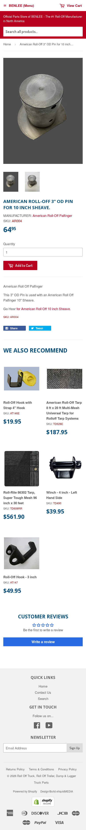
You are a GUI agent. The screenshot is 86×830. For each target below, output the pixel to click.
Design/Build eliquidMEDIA (56, 791)
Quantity (9, 244)
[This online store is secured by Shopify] (43, 805)
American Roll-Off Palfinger (52, 215)
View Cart (74, 5)
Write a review (43, 641)
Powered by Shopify (25, 791)
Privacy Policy (67, 769)
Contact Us (43, 692)
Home (7, 44)
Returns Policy (15, 769)
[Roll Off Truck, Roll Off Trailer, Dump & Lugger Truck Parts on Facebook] (37, 726)
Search (43, 698)
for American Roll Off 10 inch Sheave (43, 308)
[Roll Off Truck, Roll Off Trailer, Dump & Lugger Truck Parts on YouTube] (49, 726)
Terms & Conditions (41, 769)
